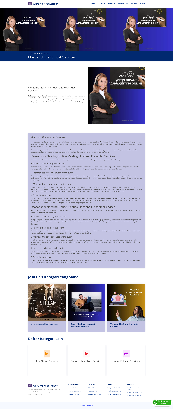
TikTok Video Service (94, 388)
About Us (134, 4)
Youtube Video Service (94, 394)
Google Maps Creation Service (134, 388)
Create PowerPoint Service (115, 394)
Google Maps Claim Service (135, 392)
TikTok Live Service (73, 394)
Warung (87, 405)
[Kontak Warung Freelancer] (162, 402)
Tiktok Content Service (114, 391)
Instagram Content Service (115, 388)
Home (93, 4)
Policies (142, 4)
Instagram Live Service (74, 391)
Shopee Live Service (74, 388)
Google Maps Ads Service (134, 395)
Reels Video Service (93, 391)
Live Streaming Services (41, 53)
